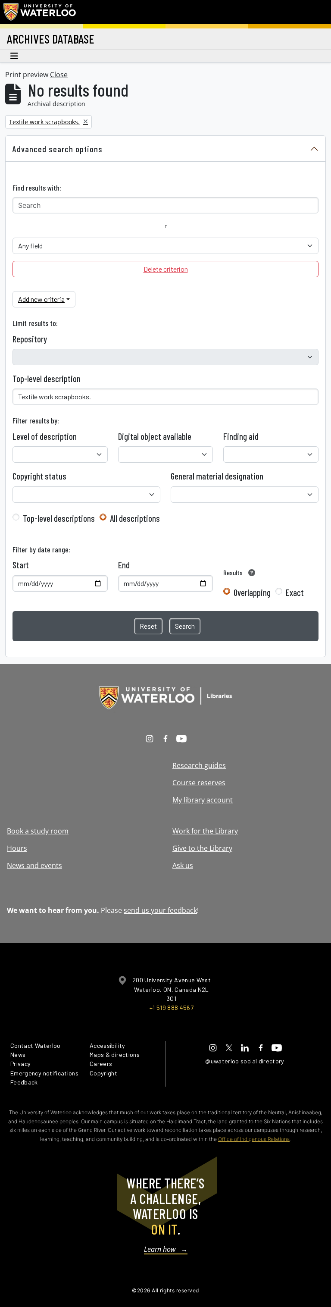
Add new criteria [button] (41, 299)
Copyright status (39, 476)
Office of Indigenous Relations (254, 1139)
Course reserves (198, 782)
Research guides (199, 765)
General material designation (217, 476)
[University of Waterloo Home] (40, 12)
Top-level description (46, 378)
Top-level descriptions (59, 518)
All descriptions (135, 518)
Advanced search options (57, 149)
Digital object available (154, 436)
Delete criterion (166, 269)
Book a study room (38, 831)
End (124, 565)
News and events (34, 865)
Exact (295, 592)
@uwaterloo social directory (244, 1061)
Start (20, 565)
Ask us (182, 865)
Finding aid (241, 436)
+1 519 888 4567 (172, 1007)
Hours (17, 848)
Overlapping (252, 592)
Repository (29, 339)
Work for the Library (205, 831)
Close (59, 74)
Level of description (44, 436)
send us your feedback (160, 910)
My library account (202, 800)
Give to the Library (202, 848)
